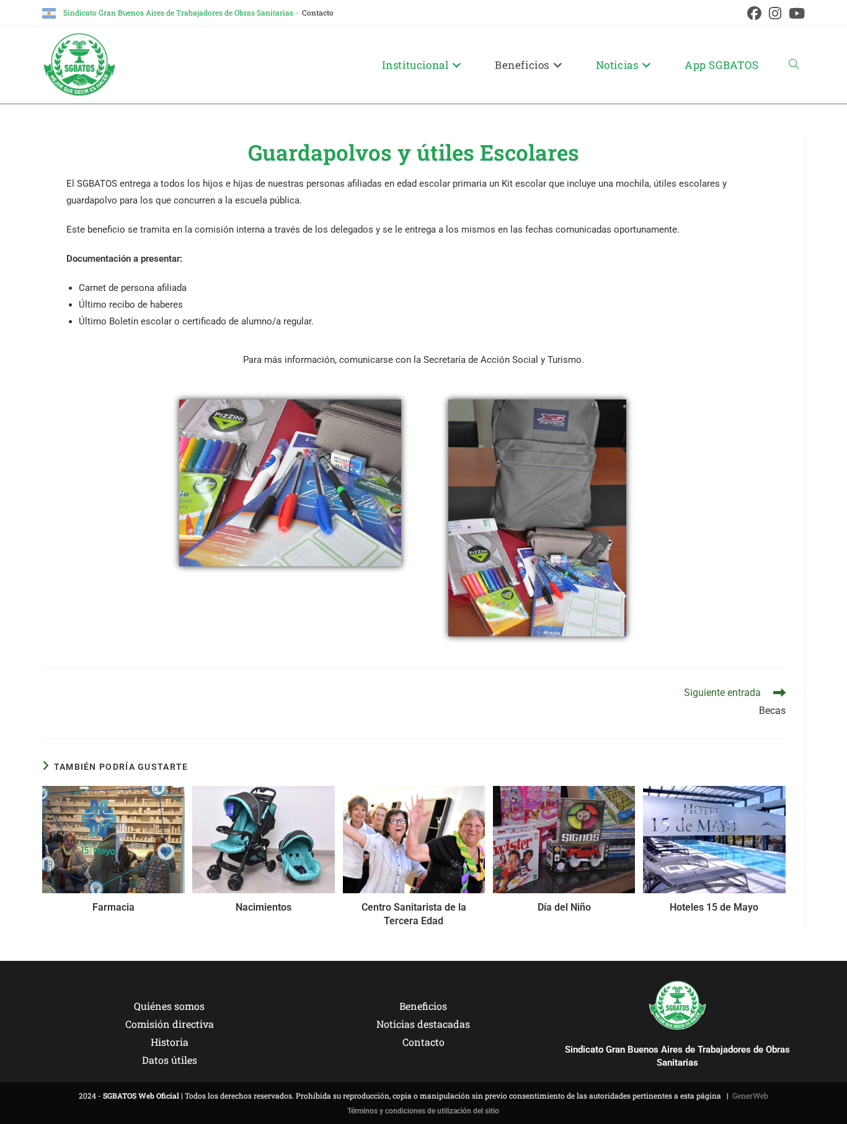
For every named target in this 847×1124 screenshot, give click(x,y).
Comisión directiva (169, 1023)
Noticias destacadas (423, 1023)
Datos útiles (169, 1059)
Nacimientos (263, 907)
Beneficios (423, 1005)
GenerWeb (750, 1095)
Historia (169, 1041)
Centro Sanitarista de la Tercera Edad (413, 914)
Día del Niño (564, 907)
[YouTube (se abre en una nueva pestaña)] (795, 13)
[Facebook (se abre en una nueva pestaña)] (754, 13)
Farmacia (113, 907)
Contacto (318, 12)
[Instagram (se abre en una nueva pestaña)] (775, 13)
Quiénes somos (169, 1005)
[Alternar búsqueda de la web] (794, 65)
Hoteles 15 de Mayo (714, 907)
